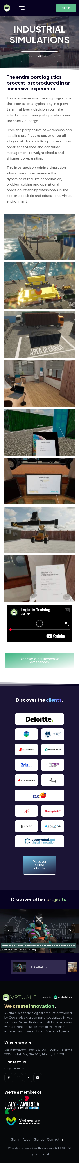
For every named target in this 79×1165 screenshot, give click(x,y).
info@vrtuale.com (15, 1068)
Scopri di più (37, 56)
